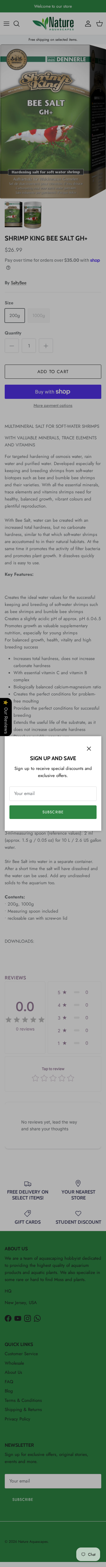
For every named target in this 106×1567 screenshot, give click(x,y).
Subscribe (52, 812)
